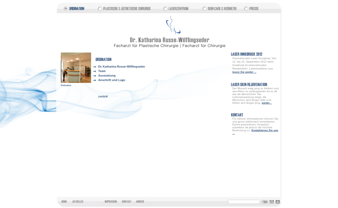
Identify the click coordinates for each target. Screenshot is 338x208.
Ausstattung (107, 75)
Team (102, 71)
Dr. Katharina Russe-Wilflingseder (121, 66)
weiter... (267, 102)
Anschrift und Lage (111, 80)
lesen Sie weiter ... (244, 71)
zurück (103, 96)
